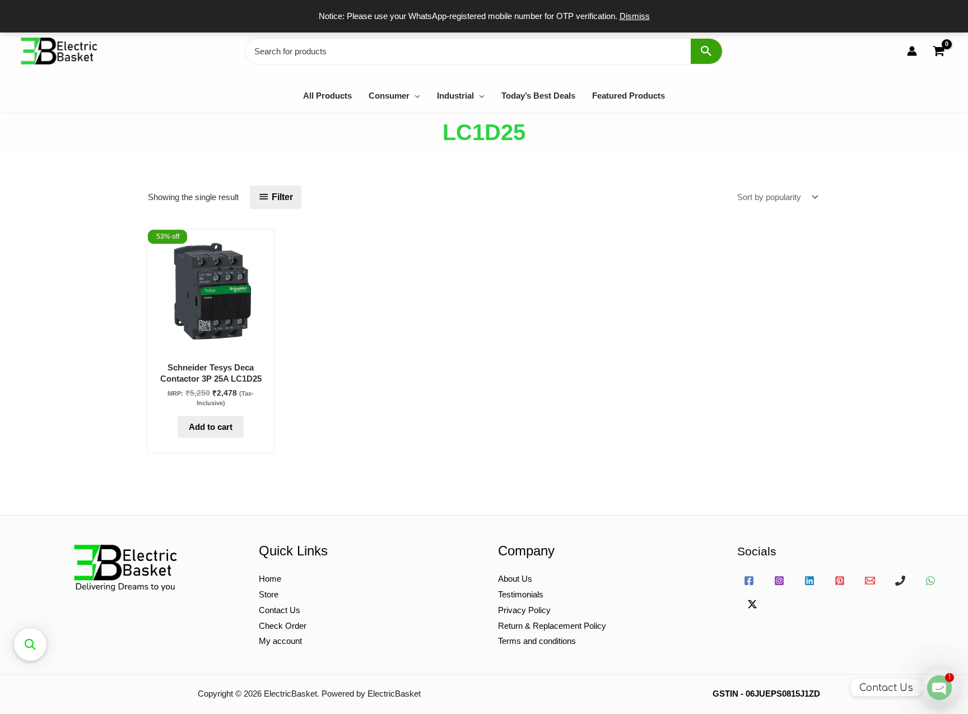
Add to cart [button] (210, 427)
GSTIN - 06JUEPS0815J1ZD (766, 693)
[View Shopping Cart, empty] (938, 51)
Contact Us (279, 610)
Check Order (282, 625)
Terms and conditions (537, 641)
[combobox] (484, 51)
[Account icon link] (912, 51)
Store (268, 594)
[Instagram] (779, 580)
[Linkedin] (809, 580)
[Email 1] (870, 580)
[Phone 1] (900, 580)
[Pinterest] (839, 580)
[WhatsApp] (930, 580)
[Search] (706, 51)
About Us (515, 578)
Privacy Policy (524, 610)
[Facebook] (749, 580)
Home (270, 578)
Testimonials (520, 594)
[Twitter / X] (752, 604)
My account (280, 641)
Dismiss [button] (635, 16)
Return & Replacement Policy (552, 625)
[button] (414, 95)
